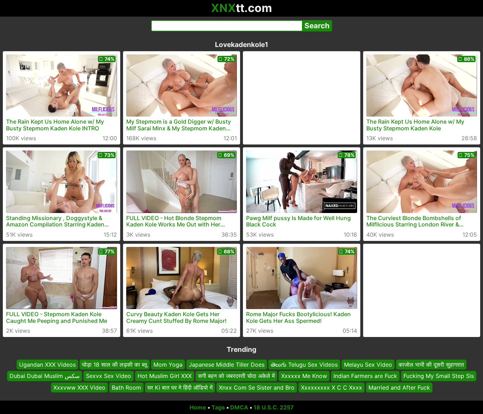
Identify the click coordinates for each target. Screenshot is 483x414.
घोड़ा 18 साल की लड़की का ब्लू (114, 364)
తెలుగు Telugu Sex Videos (304, 364)
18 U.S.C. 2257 (274, 407)
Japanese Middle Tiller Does (226, 364)
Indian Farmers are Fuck (365, 376)
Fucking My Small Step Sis (438, 376)
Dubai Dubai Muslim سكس (45, 376)
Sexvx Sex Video (108, 376)
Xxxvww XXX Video (79, 387)
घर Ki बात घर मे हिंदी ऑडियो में (180, 387)
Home (198, 407)
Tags (218, 407)
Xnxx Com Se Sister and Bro (257, 387)
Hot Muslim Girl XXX (165, 376)
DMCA (239, 407)
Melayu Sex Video (368, 364)
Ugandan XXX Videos (47, 364)
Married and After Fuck (399, 387)
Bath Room (126, 387)
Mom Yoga (167, 364)
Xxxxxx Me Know (304, 376)
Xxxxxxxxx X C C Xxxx (331, 387)
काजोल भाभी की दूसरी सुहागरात (431, 364)
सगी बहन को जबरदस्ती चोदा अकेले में (236, 376)
